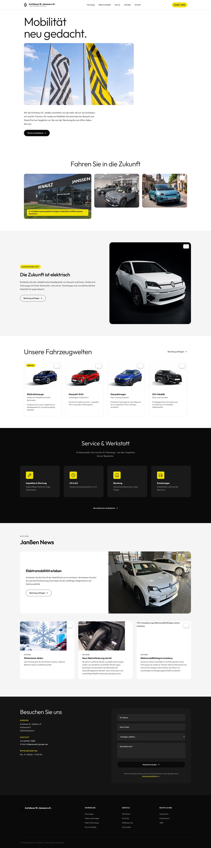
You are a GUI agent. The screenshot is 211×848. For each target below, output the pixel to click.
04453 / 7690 (179, 5)
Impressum (163, 814)
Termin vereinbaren (35, 133)
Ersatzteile (126, 827)
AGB (161, 823)
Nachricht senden (150, 764)
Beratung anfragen (31, 298)
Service (117, 5)
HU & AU (125, 818)
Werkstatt (126, 814)
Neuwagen (89, 814)
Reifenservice (127, 823)
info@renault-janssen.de (37, 744)
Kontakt (138, 5)
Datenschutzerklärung (150, 776)
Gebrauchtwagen (92, 818)
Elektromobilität (105, 5)
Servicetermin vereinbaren (104, 508)
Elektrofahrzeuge (92, 823)
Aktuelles (127, 5)
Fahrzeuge (91, 5)
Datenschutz (164, 818)
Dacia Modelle (90, 827)
